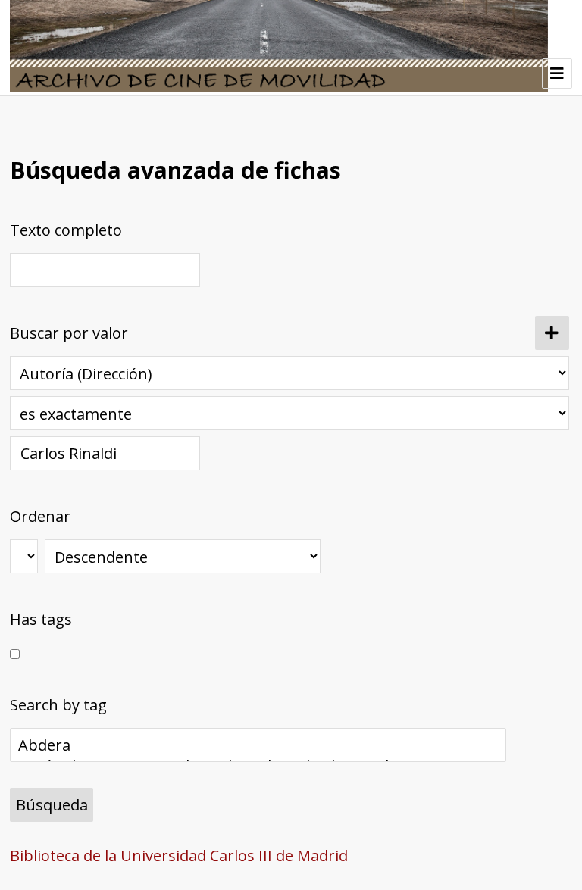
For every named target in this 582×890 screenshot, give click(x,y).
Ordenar (40, 516)
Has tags (41, 619)
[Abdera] (258, 745)
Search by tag (58, 705)
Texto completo (66, 230)
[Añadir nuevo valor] (552, 333)
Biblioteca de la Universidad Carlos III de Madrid (179, 855)
